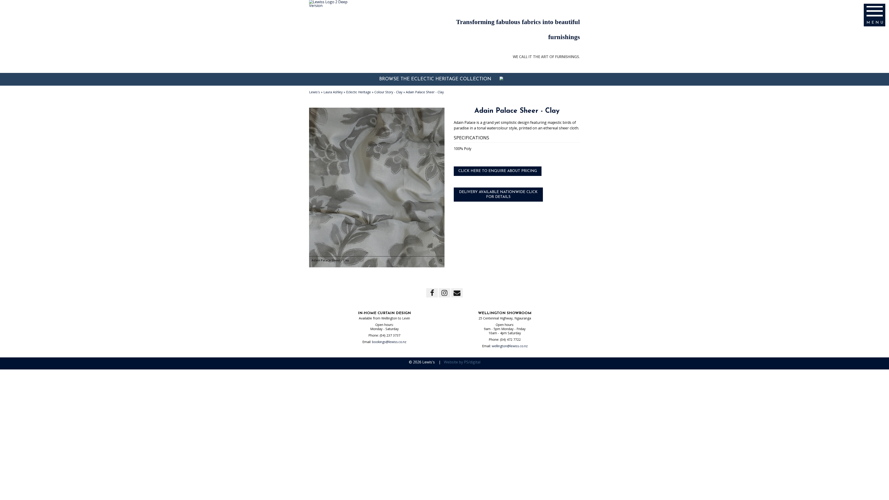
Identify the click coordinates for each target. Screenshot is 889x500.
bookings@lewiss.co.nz (389, 342)
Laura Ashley (333, 92)
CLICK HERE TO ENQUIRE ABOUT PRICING (497, 171)
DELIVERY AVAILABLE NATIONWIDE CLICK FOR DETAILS (498, 194)
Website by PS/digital (462, 362)
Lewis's (314, 92)
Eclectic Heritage (358, 92)
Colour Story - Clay (388, 92)
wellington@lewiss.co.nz (510, 346)
